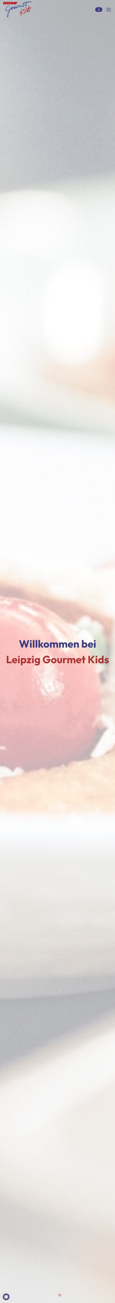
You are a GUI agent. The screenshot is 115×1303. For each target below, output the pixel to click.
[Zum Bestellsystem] (98, 9)
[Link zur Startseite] (17, 9)
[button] (6, 1297)
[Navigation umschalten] (108, 9)
